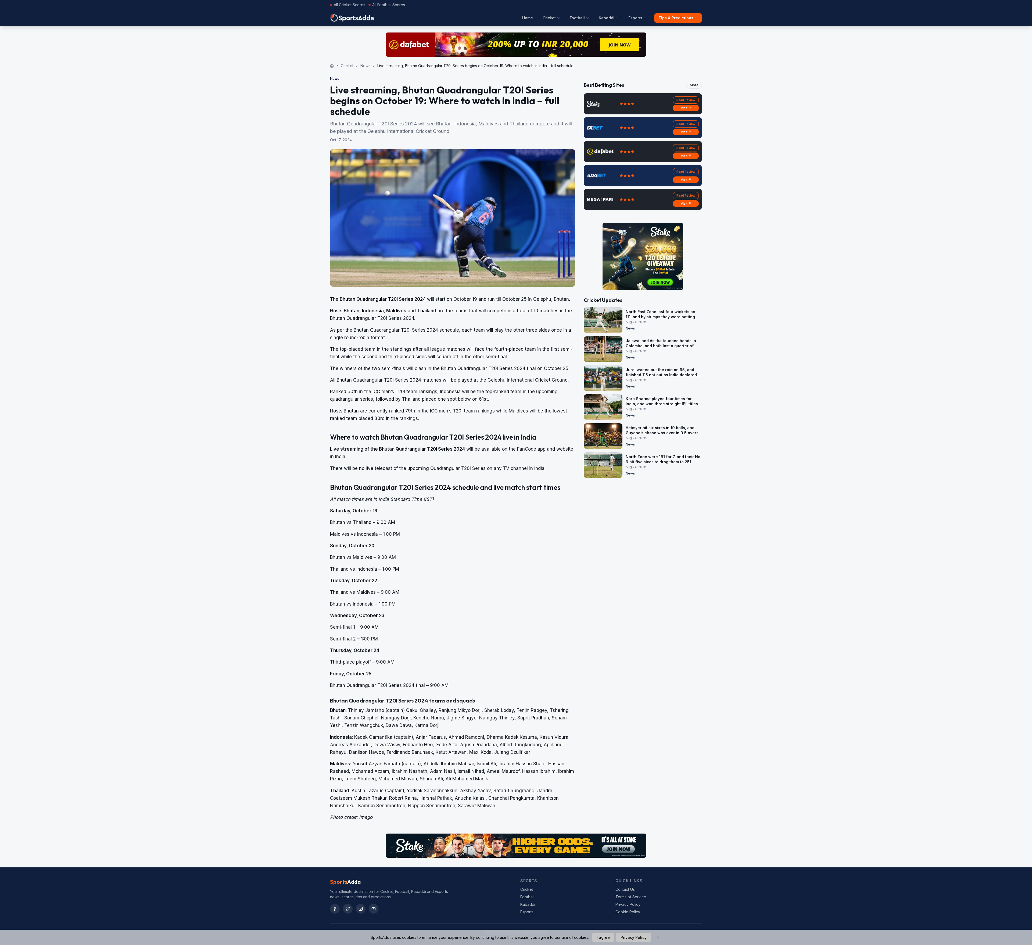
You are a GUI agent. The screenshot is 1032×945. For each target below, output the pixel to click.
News (365, 65)
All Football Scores (388, 4)
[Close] (658, 937)
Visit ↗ (686, 108)
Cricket (549, 18)
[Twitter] (348, 909)
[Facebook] (335, 909)
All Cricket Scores (349, 4)
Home (527, 18)
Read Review (685, 100)
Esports (635, 18)
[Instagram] (361, 909)
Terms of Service (630, 897)
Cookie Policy (627, 912)
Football (577, 18)
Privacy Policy (627, 904)
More (694, 85)
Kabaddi (606, 18)
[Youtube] (373, 909)
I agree (603, 937)
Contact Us (625, 889)
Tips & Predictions (675, 18)
